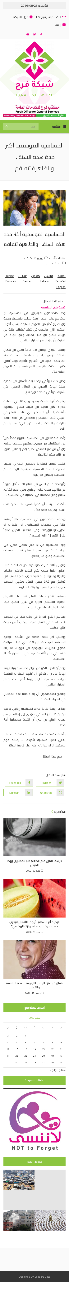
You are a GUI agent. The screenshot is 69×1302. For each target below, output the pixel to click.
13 (43, 1049)
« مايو (62, 1070)
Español (60, 281)
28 (34, 1062)
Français (10, 281)
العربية (62, 276)
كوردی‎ (35, 276)
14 (34, 1049)
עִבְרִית (22, 276)
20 (43, 1056)
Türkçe (9, 276)
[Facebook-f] (41, 34)
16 (16, 1049)
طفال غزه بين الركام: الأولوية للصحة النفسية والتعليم (34, 985)
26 (52, 1062)
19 (52, 1056)
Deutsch (27, 281)
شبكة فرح (34, 85)
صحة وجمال (54, 263)
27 (43, 1062)
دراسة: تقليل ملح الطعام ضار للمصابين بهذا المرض (34, 863)
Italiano (44, 281)
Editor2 (61, 258)
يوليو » (53, 1070)
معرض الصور (34, 1161)
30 (16, 1062)
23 (16, 1056)
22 (25, 1056)
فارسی (48, 276)
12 (52, 1049)
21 (34, 1056)
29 (25, 1062)
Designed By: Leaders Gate (34, 1276)
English (61, 287)
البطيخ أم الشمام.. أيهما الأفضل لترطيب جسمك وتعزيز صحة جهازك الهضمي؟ (34, 924)
